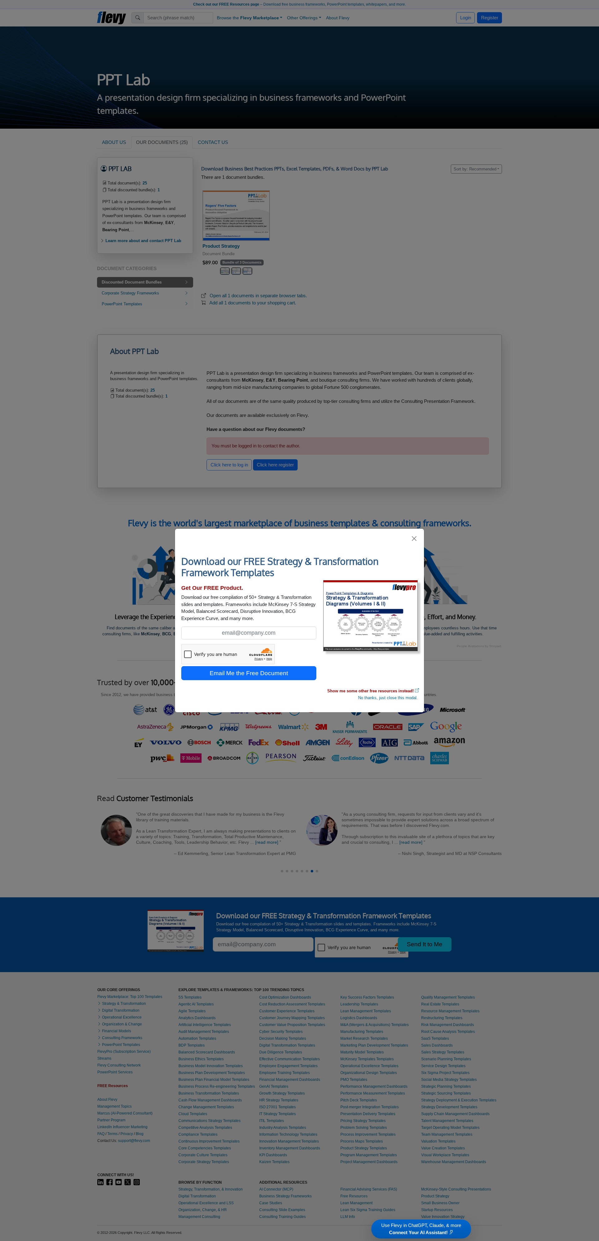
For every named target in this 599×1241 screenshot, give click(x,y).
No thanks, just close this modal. (388, 697)
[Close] (414, 538)
